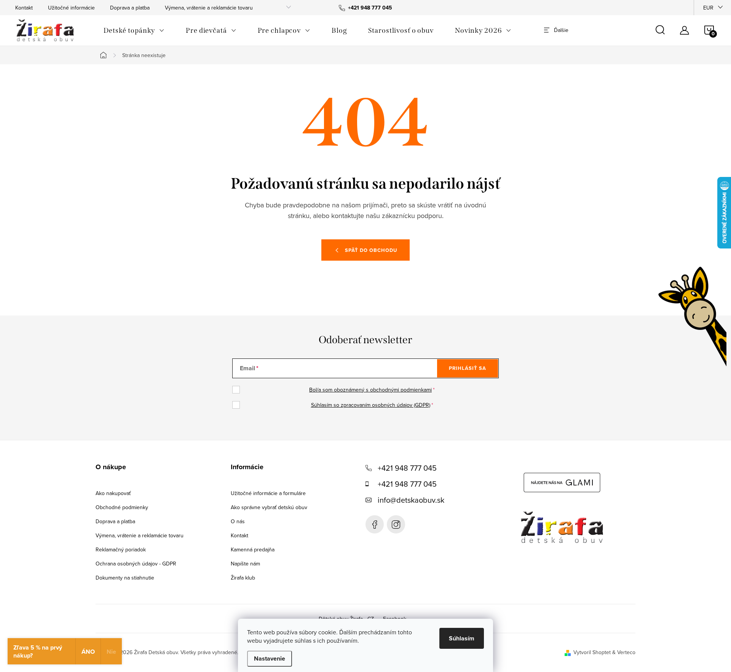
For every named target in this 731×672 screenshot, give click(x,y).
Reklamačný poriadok (121, 549)
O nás (238, 521)
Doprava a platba (130, 7)
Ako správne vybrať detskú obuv (269, 507)
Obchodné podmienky (122, 507)
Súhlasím (461, 638)
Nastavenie (269, 658)
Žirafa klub (243, 577)
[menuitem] (134, 30)
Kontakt (24, 7)
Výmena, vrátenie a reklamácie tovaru (209, 7)
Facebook (375, 524)
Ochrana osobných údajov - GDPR (136, 563)
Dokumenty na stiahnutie (125, 577)
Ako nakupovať (113, 493)
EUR (708, 7)
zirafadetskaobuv (396, 524)
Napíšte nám (245, 563)
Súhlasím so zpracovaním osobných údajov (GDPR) (370, 405)
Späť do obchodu (371, 250)
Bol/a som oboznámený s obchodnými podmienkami (370, 389)
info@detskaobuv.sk (411, 499)
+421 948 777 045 (407, 467)
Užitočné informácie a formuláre (268, 493)
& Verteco (623, 652)
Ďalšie (561, 30)
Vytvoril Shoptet (592, 652)
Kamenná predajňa (253, 549)
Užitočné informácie (71, 7)
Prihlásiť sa (467, 368)
